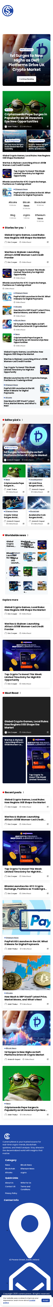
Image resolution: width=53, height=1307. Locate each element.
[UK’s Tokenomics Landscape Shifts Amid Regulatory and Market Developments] (42, 585)
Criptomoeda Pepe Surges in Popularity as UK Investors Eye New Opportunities (26, 118)
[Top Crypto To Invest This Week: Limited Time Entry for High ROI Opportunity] (7, 173)
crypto (23, 1172)
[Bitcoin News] (26, 204)
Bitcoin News (26, 1165)
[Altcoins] (12, 204)
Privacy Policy (11, 1193)
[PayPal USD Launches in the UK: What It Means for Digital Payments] (7, 192)
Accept (45, 1300)
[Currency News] (7, 10)
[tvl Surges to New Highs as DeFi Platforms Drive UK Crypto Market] (7, 324)
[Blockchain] (40, 204)
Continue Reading (26, 79)
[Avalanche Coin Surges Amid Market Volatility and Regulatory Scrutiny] (39, 502)
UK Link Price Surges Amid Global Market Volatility (14, 146)
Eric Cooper (12, 242)
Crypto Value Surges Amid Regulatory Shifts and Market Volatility (38, 146)
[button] (24, 81)
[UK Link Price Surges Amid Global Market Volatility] (39, 470)
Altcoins (8, 1172)
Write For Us (26, 1182)
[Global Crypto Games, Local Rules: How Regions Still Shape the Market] (26, 716)
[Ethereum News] (40, 217)
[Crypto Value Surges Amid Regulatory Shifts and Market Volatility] (14, 502)
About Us (9, 1182)
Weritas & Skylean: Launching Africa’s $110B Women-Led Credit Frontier (24, 164)
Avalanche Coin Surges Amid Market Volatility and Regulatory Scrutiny (38, 516)
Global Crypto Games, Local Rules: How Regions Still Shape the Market (26, 156)
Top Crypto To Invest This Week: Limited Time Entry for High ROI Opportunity (29, 173)
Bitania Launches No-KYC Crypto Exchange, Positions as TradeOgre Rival (24, 183)
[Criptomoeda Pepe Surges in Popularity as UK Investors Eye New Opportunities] (26, 110)
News (7, 1165)
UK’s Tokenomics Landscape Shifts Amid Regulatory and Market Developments (29, 589)
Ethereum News (27, 1168)
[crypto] (26, 217)
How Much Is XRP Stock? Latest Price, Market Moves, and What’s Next (32, 311)
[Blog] (12, 217)
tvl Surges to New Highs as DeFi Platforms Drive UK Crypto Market (26, 62)
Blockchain (10, 1168)
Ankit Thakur (12, 127)
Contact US (10, 1186)
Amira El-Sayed (13, 460)
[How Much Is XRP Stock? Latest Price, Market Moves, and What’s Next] (7, 310)
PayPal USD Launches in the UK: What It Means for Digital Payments (32, 194)
